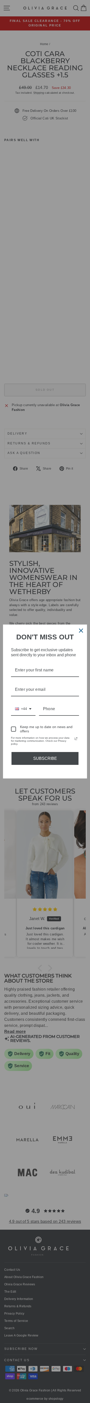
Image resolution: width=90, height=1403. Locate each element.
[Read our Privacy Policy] (76, 739)
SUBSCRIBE (45, 758)
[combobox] (23, 709)
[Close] (81, 631)
